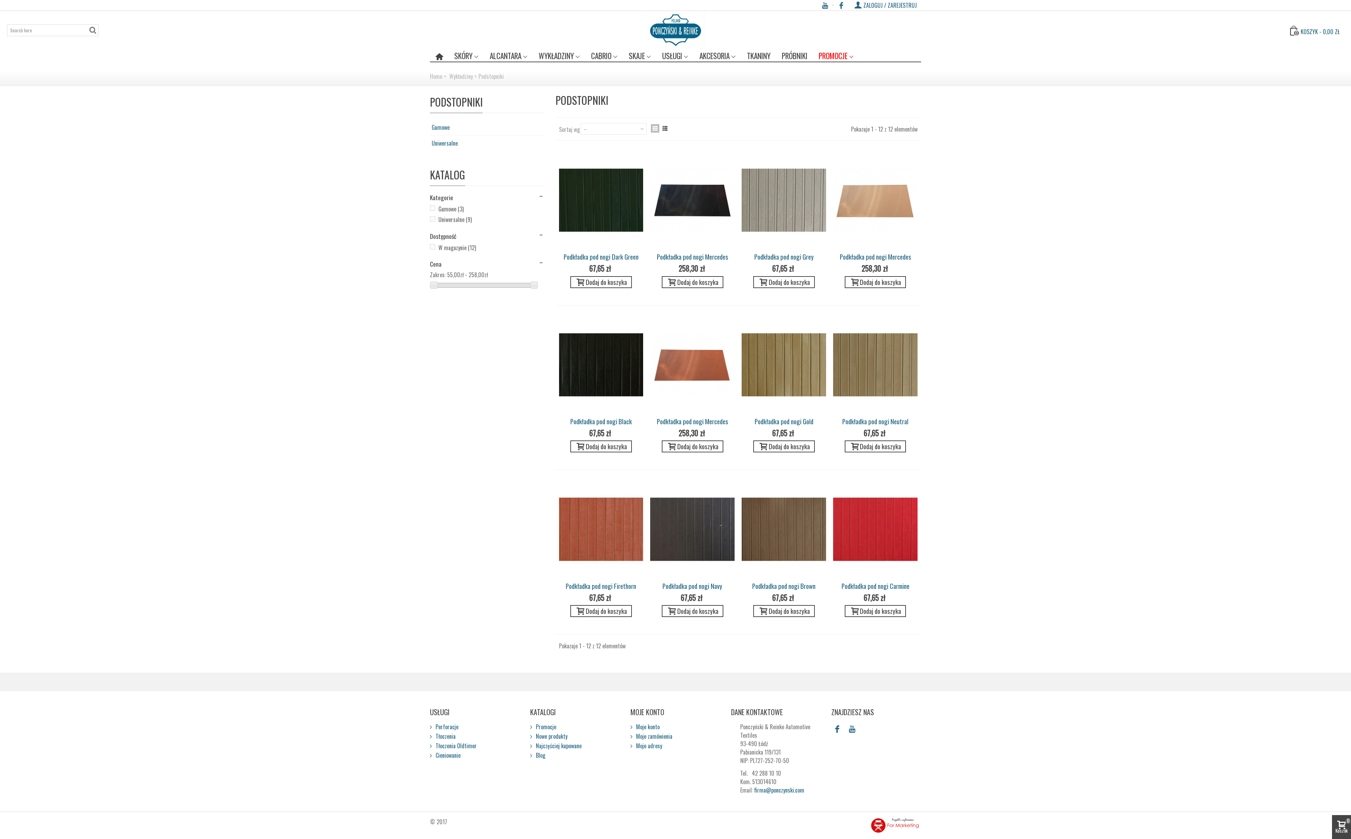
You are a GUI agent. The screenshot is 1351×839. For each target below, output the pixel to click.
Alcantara (505, 55)
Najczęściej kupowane (558, 746)
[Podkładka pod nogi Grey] (784, 200)
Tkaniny (758, 55)
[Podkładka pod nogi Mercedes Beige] (875, 200)
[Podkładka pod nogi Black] (601, 365)
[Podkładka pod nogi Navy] (692, 529)
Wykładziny (556, 55)
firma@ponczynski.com (779, 790)
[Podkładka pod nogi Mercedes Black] (692, 200)
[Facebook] (841, 5)
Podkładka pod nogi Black (601, 421)
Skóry (463, 55)
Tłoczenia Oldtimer (455, 746)
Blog (539, 755)
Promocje (833, 55)
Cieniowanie (447, 755)
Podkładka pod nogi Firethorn (601, 586)
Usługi (672, 55)
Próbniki (794, 55)
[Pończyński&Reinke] (676, 30)
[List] (665, 128)
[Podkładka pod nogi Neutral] (875, 365)
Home (436, 76)
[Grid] (655, 128)
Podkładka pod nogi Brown (784, 586)
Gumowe (441, 127)
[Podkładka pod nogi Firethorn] (601, 529)
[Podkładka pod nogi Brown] (784, 529)
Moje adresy (648, 746)
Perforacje (446, 727)
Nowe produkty (550, 736)
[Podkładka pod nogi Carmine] (875, 529)
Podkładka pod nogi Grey (784, 256)
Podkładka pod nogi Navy (692, 586)
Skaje (637, 55)
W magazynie (457, 247)
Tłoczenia (445, 736)
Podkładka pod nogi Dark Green (601, 256)
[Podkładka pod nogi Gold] (784, 365)
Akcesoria (714, 55)
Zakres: (438, 275)
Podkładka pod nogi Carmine (875, 586)
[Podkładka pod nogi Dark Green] (601, 200)
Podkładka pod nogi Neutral (875, 421)
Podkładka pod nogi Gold (784, 421)
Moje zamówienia (653, 736)
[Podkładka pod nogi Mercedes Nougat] (692, 365)
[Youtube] (824, 5)
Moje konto (647, 727)
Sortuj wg (569, 129)
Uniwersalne (445, 143)
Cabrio (601, 55)
